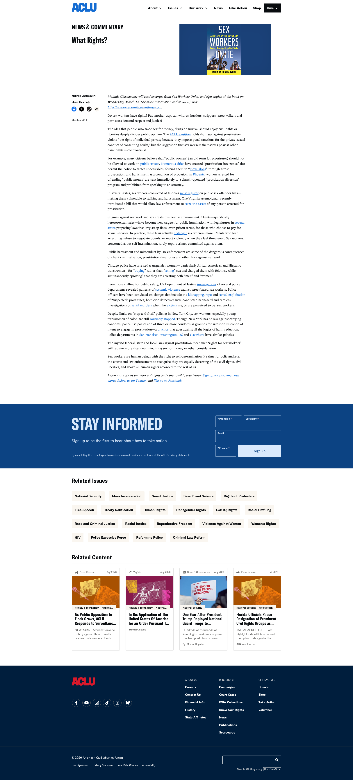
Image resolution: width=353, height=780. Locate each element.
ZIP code (222, 448)
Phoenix (198, 174)
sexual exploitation (232, 294)
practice (163, 329)
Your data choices (128, 765)
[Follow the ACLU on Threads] (117, 702)
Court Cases (227, 694)
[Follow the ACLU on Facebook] (76, 702)
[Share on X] (81, 110)
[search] (276, 760)
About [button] (153, 8)
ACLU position (180, 134)
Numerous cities (172, 163)
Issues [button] (173, 8)
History (190, 709)
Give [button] (271, 8)
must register (189, 193)
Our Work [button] (196, 8)
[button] (89, 110)
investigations (206, 284)
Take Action (238, 8)
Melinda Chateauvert (83, 95)
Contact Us (193, 694)
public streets (149, 163)
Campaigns (227, 687)
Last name (252, 418)
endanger (180, 233)
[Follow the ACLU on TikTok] (107, 702)
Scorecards (227, 732)
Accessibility (149, 765)
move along (198, 169)
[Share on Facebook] (74, 110)
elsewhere (197, 335)
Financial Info (194, 702)
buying (139, 270)
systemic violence (167, 289)
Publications (228, 725)
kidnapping (196, 294)
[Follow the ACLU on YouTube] (86, 702)
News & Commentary (96, 28)
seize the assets (195, 204)
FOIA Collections (231, 702)
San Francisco (148, 335)
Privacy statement (104, 765)
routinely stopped (162, 319)
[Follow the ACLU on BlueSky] (127, 702)
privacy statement (179, 455)
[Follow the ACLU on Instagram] (96, 702)
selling (169, 270)
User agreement (80, 765)
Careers (190, 687)
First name (223, 418)
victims (172, 305)
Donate (263, 687)
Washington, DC (171, 335)
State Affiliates (195, 717)
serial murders (142, 305)
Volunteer (265, 709)
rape (209, 294)
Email (220, 433)
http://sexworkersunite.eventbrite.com (134, 107)
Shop (257, 8)
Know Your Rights (231, 709)
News (218, 8)
